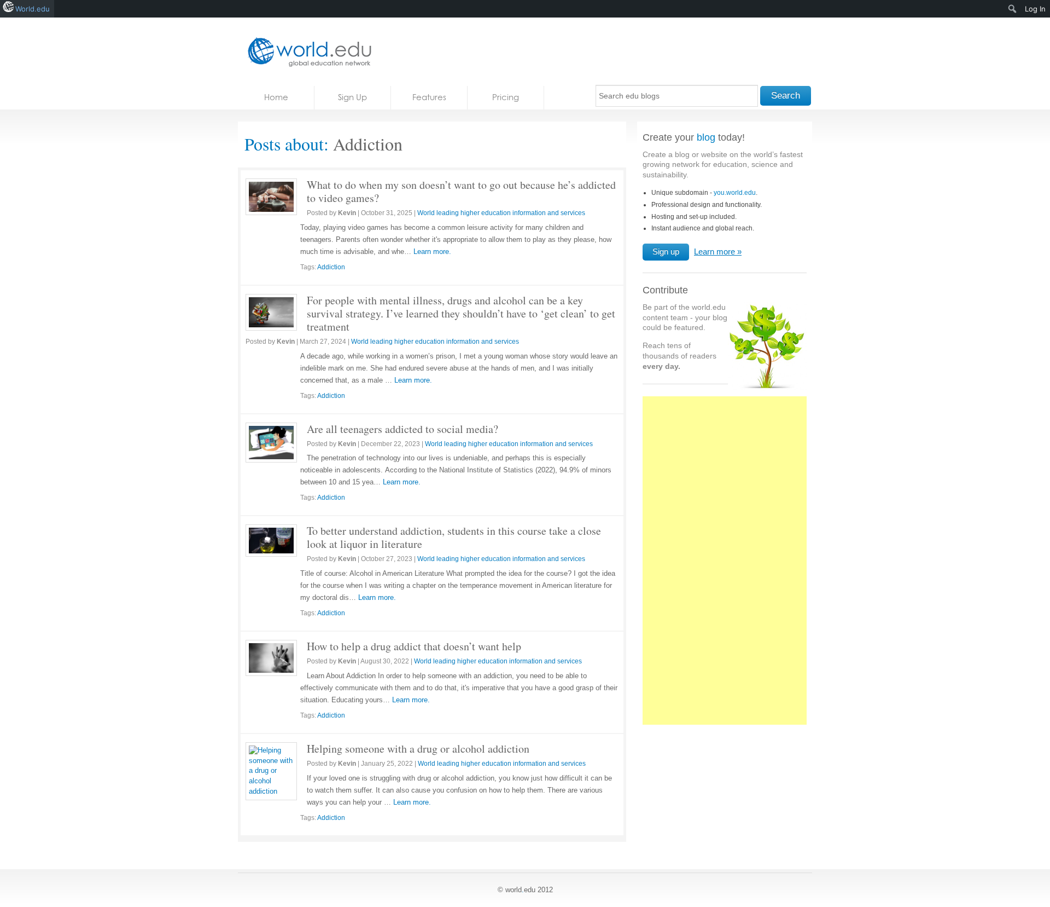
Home (276, 97)
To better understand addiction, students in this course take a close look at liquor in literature (454, 537)
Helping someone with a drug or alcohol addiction (418, 748)
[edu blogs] (306, 52)
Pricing (505, 97)
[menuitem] (1012, 9)
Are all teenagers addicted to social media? (402, 428)
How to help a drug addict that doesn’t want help (414, 646)
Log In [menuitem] (1035, 8)
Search (785, 95)
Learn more (714, 251)
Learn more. (432, 251)
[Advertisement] (725, 566)
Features (429, 97)
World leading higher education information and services (501, 213)
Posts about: (286, 143)
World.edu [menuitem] (32, 8)
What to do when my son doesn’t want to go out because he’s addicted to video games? (461, 191)
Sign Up (352, 97)
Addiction (331, 267)
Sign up (665, 251)
